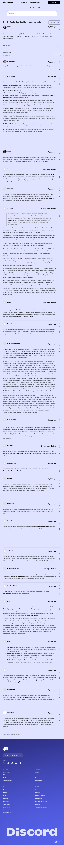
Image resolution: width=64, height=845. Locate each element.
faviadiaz (9, 445)
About (37, 772)
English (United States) (12, 755)
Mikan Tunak (11, 76)
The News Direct (12, 586)
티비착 (25, 651)
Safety (5, 792)
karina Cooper (11, 324)
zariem (9, 26)
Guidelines (38, 798)
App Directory (7, 780)
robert (9, 601)
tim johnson (10, 208)
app (4, 511)
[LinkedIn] (9, 45)
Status (5, 777)
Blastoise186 (11, 61)
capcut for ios (12, 220)
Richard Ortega (11, 419)
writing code (36, 558)
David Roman (11, 689)
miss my (39, 310)
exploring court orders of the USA (21, 576)
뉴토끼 (28, 218)
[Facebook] (4, 45)
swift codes (10, 551)
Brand (37, 777)
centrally (33, 434)
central (31, 429)
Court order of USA (13, 568)
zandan (9, 302)
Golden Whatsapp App (31, 353)
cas (8, 670)
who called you (36, 486)
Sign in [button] (54, 2)
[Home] (9, 2)
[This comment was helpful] (59, 61)
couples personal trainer (24, 453)
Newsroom (38, 780)
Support (5, 790)
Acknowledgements (41, 801)
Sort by (55, 53)
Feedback (24, 2)
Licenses (37, 804)
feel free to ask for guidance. (24, 316)
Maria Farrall (11, 521)
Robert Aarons (11, 169)
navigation (6, 593)
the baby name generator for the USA (28, 697)
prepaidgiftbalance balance (22, 682)
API (39, 8)
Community (6, 804)
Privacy (37, 792)
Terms (37, 790)
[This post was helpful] (59, 27)
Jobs (36, 775)
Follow (52, 22)
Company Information (41, 807)
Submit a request (35, 2)
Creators (5, 801)
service (44, 216)
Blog (4, 795)
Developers (6, 807)
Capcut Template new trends (12, 471)
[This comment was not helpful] (59, 66)
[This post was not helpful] (59, 32)
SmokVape (10, 188)
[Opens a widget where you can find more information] (57, 842)
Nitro (4, 775)
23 (60, 45)
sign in (8, 734)
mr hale (9, 478)
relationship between (41, 526)
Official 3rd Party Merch (10, 812)
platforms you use (46, 198)
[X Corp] (6, 45)
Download (6, 772)
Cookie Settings (40, 795)
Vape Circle (10, 712)
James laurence (11, 463)
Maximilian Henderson (13, 343)
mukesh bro (10, 503)
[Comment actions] (59, 69)
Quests (5, 810)
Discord (26, 8)
